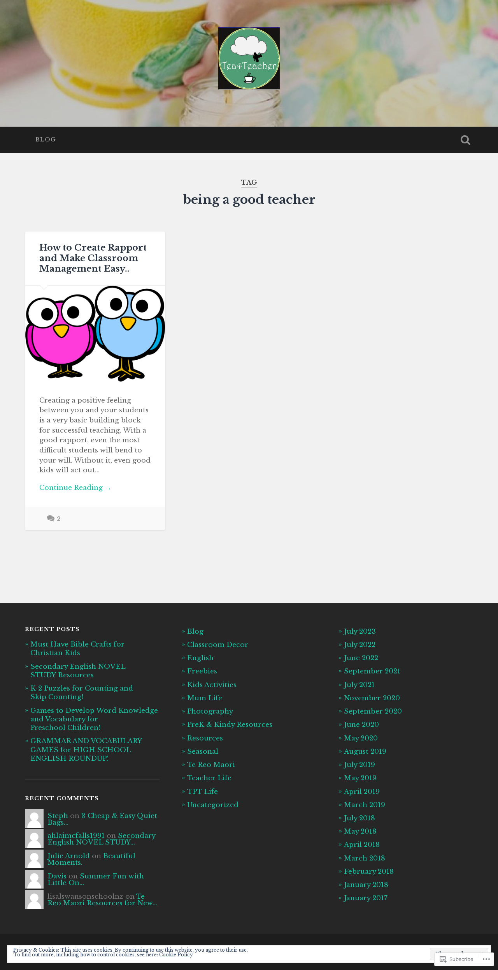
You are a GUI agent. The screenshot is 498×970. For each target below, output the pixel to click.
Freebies (202, 671)
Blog (45, 139)
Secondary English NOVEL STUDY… (101, 838)
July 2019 (359, 764)
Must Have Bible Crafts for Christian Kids (77, 648)
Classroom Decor (217, 644)
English (200, 658)
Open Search (465, 140)
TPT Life (202, 791)
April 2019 (362, 791)
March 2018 (364, 858)
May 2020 (361, 738)
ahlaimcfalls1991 (76, 835)
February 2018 (369, 871)
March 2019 (364, 804)
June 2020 (361, 724)
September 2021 (372, 671)
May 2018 (360, 831)
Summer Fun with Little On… (95, 879)
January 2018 (366, 884)
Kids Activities (212, 684)
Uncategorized (212, 804)
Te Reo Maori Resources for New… (102, 899)
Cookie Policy (176, 955)
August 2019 (365, 751)
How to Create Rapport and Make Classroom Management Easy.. (93, 258)
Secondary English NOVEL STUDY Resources (77, 670)
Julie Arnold (68, 856)
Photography (210, 711)
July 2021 (359, 684)
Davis (57, 876)
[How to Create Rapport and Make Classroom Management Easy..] (95, 334)
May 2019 (360, 778)
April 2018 (362, 844)
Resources (205, 738)
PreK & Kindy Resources (229, 724)
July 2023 (360, 631)
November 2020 (372, 698)
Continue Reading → (75, 487)
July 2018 (359, 818)
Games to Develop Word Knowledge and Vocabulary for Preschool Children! (94, 719)
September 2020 (373, 711)
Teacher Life (209, 778)
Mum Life (204, 698)
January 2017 (366, 898)
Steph (57, 815)
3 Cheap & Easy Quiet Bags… (102, 819)
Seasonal (202, 751)
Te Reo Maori (211, 764)
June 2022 (361, 658)
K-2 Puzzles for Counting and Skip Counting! (81, 692)
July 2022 (359, 644)
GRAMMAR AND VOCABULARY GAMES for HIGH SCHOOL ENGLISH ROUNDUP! (86, 749)
